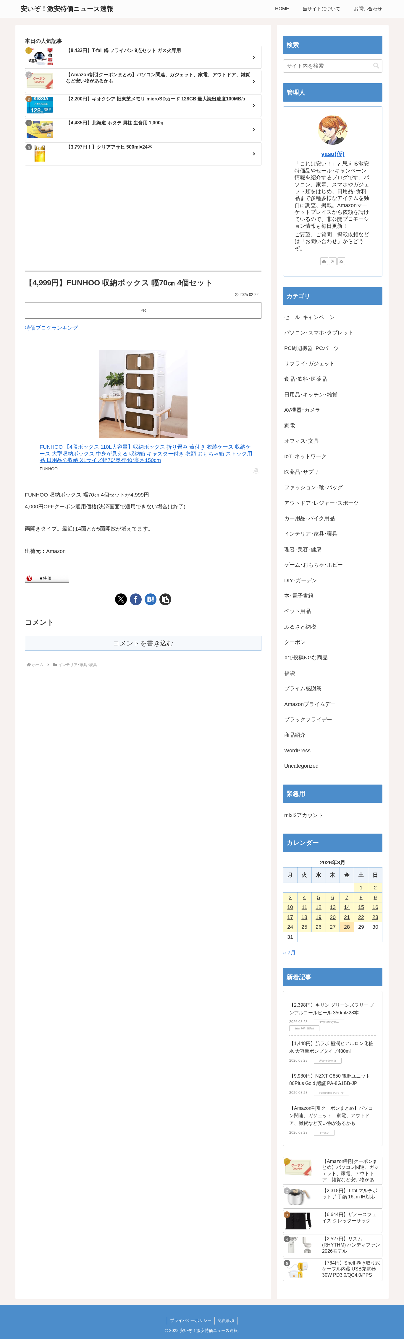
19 (318, 917)
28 (347, 927)
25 (304, 927)
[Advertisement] (143, 218)
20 (333, 917)
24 (290, 927)
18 (304, 917)
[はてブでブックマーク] (150, 599)
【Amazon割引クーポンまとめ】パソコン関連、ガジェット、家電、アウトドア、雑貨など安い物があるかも (331, 1116)
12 (318, 907)
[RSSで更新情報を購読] (341, 261)
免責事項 (226, 1320)
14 (347, 907)
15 (361, 907)
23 (375, 917)
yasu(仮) (333, 154)
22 (361, 917)
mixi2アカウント (303, 815)
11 (304, 907)
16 (375, 907)
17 (290, 917)
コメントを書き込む (143, 643)
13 (333, 907)
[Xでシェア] (121, 599)
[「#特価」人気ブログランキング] (47, 578)
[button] (165, 599)
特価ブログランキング (51, 328)
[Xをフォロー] (333, 261)
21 (347, 917)
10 (290, 907)
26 (318, 927)
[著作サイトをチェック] (324, 261)
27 (333, 927)
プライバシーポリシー (190, 1320)
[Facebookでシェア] (136, 599)
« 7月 (289, 953)
